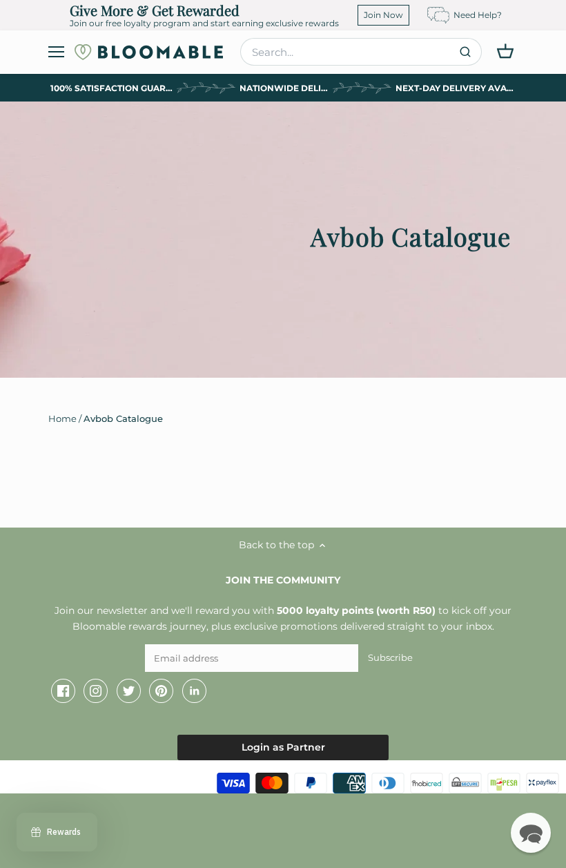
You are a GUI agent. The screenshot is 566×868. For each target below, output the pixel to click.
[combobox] (361, 52)
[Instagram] (96, 691)
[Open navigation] (56, 51)
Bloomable (89, 779)
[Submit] (464, 52)
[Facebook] (63, 691)
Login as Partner (283, 747)
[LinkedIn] (194, 691)
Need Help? (477, 15)
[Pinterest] (161, 691)
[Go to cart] (505, 51)
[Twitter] (129, 691)
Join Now (383, 15)
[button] (531, 833)
